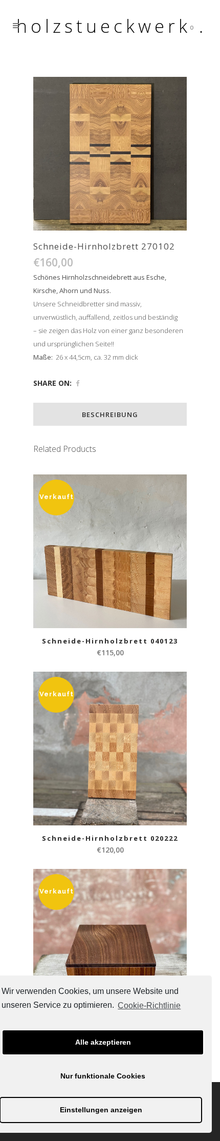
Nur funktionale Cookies (102, 1076)
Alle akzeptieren (103, 1042)
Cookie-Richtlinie (149, 1005)
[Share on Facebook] (77, 383)
